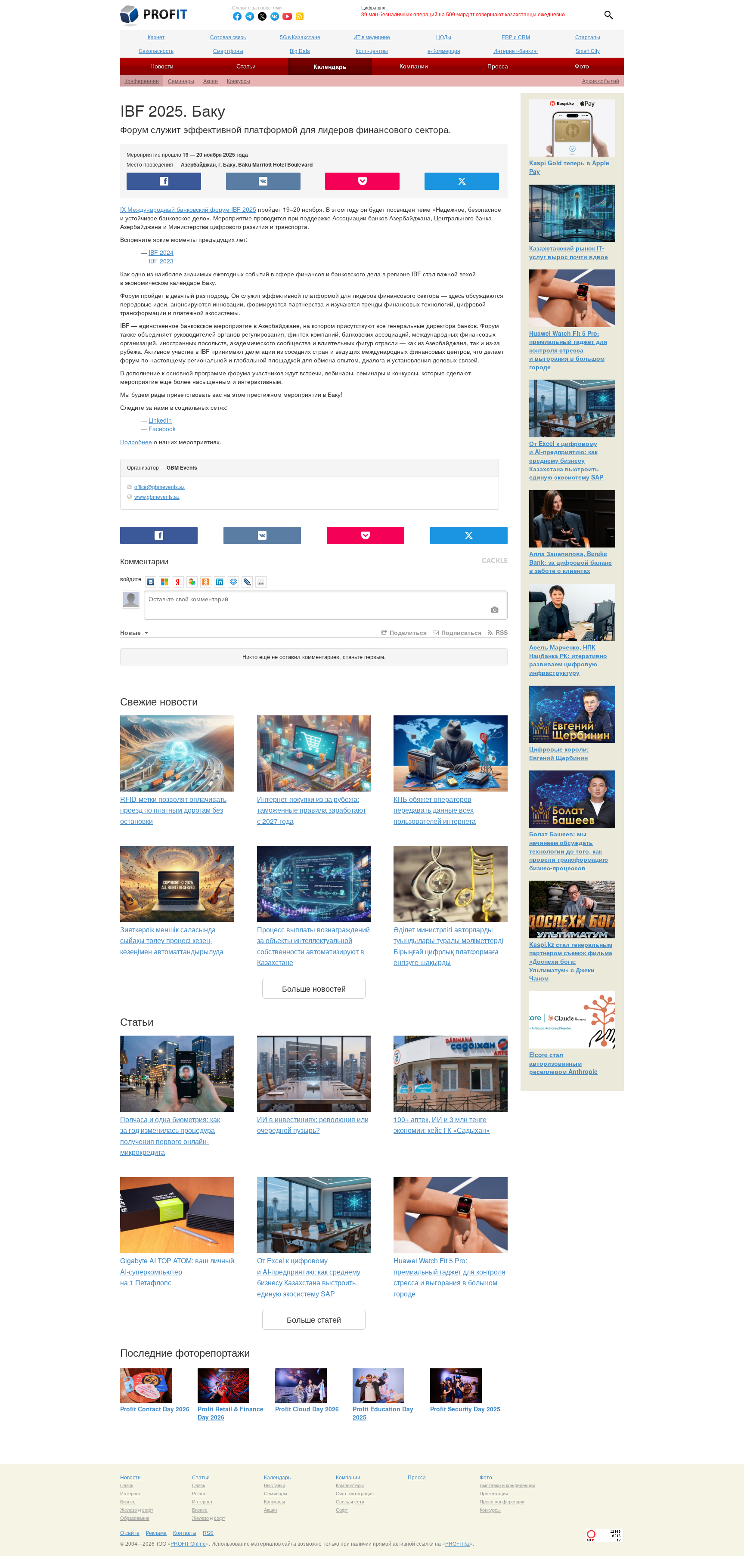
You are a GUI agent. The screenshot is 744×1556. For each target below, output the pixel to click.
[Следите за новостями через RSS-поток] (299, 16)
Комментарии (144, 561)
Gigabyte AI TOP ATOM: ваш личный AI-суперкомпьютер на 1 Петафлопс (177, 1271)
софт (147, 1509)
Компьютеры (350, 1485)
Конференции (141, 80)
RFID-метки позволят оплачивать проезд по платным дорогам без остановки (173, 810)
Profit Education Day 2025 (383, 1413)
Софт (342, 1509)
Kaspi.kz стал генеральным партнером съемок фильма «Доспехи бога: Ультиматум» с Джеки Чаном (570, 961)
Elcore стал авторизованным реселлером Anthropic (563, 1063)
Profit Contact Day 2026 (154, 1408)
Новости (162, 66)
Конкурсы (238, 80)
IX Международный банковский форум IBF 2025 (188, 209)
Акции (210, 80)
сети (359, 1501)
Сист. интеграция (355, 1493)
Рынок (199, 1493)
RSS (501, 632)
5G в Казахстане (300, 36)
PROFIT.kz (457, 1543)
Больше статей (314, 1319)
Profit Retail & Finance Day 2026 (231, 1413)
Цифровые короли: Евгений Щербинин (559, 753)
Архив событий (600, 80)
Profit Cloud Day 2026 (307, 1408)
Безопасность (156, 50)
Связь (126, 1485)
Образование (134, 1517)
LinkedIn (160, 420)
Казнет (156, 36)
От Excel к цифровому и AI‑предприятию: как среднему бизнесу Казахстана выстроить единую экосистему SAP (566, 460)
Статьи (246, 66)
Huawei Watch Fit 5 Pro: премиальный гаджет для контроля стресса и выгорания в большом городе (568, 350)
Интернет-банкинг (515, 50)
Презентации (494, 1493)
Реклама (156, 1532)
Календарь (330, 66)
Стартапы (587, 36)
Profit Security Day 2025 (465, 1408)
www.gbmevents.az (157, 496)
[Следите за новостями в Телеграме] (250, 16)
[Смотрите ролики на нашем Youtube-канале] (287, 16)
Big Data (300, 50)
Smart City (588, 50)
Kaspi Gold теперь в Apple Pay (569, 167)
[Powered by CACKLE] (495, 561)
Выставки (274, 1485)
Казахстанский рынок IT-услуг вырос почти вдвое (568, 252)
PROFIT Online (188, 1543)
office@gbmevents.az (159, 486)
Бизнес (128, 1501)
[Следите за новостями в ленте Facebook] (237, 16)
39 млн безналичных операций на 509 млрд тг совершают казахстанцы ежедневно (463, 14)
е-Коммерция (444, 50)
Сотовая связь (228, 36)
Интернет (130, 1493)
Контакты (184, 1532)
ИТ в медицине (371, 36)
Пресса (497, 66)
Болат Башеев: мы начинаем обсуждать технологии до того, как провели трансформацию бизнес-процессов (568, 850)
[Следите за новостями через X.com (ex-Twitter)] (262, 16)
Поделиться (407, 632)
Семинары (181, 80)
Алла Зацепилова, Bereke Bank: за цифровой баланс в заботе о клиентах (570, 562)
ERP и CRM (516, 36)
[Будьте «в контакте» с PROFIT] (275, 16)
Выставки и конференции (507, 1485)
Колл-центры (372, 50)
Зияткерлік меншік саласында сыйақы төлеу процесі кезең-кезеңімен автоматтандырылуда (171, 940)
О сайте (130, 1532)
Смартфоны (228, 50)
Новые (131, 632)
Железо (128, 1509)
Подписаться (460, 632)
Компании (414, 66)
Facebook (162, 428)
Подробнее (136, 441)
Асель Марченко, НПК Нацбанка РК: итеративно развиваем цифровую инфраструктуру (568, 660)
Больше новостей (314, 988)
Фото (582, 66)
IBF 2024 (161, 252)
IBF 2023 (161, 261)
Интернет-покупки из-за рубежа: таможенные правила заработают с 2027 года (311, 810)
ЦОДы (443, 36)
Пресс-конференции (502, 1501)
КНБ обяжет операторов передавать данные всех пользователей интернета (435, 810)
